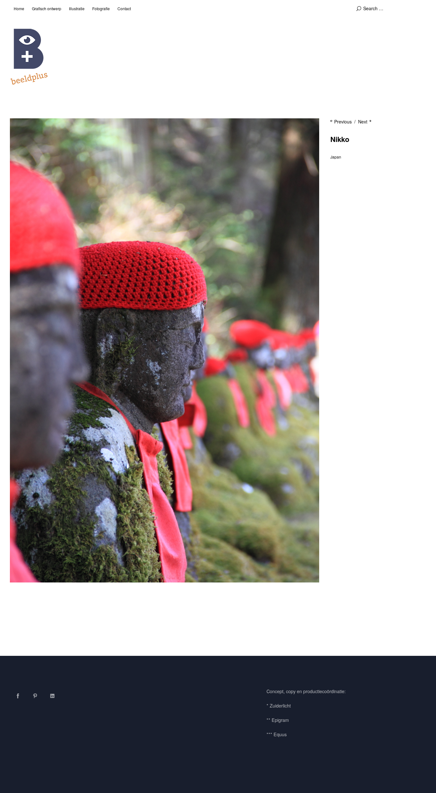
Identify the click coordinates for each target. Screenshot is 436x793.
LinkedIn (52, 696)
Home (19, 8)
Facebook (18, 696)
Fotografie (101, 8)
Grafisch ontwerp (46, 8)
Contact (124, 8)
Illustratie (77, 8)
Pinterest (35, 696)
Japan (335, 156)
